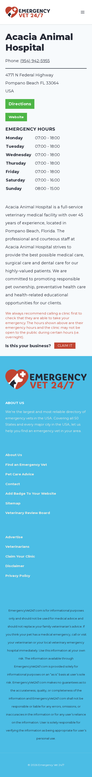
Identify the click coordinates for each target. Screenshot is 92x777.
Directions (20, 104)
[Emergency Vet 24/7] (27, 12)
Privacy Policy (17, 576)
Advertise (14, 537)
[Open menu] (82, 12)
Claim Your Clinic (20, 556)
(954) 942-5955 (35, 60)
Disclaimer (14, 566)
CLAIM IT (65, 346)
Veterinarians (17, 546)
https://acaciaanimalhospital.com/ (16, 117)
